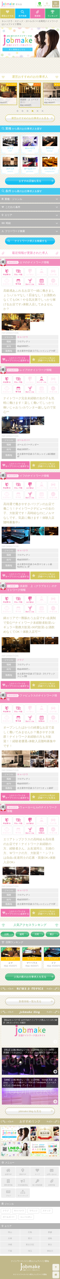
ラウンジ (33, 1210)
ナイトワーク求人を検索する (30, 240)
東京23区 (30, 1244)
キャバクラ (12, 262)
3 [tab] (28, 111)
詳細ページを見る (46, 359)
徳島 (50, 1238)
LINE (40, 6)
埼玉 (30, 1251)
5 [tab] (38, 111)
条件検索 (22, 16)
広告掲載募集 (23, 1185)
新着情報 (51, 1185)
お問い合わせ (52, 1174)
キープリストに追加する (17, 359)
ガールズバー (13, 370)
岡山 (10, 1232)
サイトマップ (23, 1196)
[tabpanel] (30, 95)
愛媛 (50, 1232)
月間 (36, 934)
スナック (47, 1210)
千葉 (10, 1251)
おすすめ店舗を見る (30, 180)
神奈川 (50, 1251)
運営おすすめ (8, 16)
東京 (50, 1244)
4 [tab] (33, 111)
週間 (22, 934)
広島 (30, 1232)
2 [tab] (23, 111)
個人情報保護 (37, 1185)
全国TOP (8, 1174)
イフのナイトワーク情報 (34, 475)
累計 (52, 934)
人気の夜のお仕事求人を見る (30, 976)
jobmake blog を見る (30, 1111)
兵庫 (10, 1238)
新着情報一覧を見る (30, 1001)
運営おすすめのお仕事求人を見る (30, 118)
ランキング (53, 16)
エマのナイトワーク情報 (34, 262)
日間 (6, 934)
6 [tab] (43, 111)
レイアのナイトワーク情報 (36, 370)
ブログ (8, 1196)
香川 (30, 1238)
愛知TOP (22, 1174)
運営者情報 (8, 1185)
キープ (47, 6)
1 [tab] (18, 111)
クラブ (12, 586)
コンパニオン (26, 1217)
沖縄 (10, 1244)
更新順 (37, 16)
